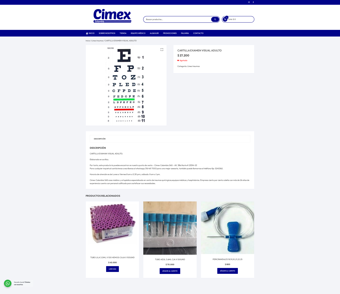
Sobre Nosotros (107, 33)
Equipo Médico (138, 33)
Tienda (123, 33)
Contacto (198, 33)
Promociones (170, 33)
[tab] (100, 138)
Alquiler (154, 33)
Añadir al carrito (170, 271)
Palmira (185, 33)
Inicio (91, 33)
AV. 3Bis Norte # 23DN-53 (185, 165)
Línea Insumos (97, 40)
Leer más (112, 269)
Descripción (100, 139)
